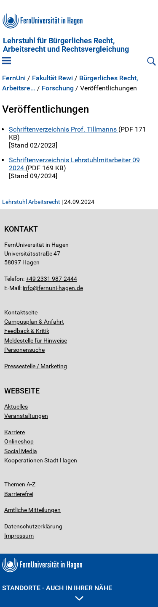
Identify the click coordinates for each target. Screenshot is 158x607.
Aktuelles (16, 406)
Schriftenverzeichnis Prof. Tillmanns (63, 129)
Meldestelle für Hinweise (35, 340)
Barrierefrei (18, 494)
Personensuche (24, 349)
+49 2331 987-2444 (51, 278)
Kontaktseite (20, 312)
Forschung (58, 88)
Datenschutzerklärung (33, 526)
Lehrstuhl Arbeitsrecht (31, 201)
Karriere (14, 432)
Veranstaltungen (26, 415)
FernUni (14, 78)
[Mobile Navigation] (6, 61)
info (28, 288)
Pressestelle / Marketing (35, 366)
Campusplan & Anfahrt (34, 321)
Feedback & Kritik (26, 330)
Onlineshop (19, 441)
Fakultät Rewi (52, 78)
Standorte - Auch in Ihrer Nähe (57, 588)
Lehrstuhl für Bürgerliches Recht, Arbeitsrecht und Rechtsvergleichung (66, 45)
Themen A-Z (19, 484)
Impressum (19, 535)
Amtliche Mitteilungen (32, 510)
